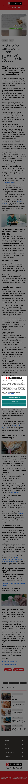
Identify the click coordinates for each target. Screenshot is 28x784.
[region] (14, 392)
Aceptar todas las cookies (14, 397)
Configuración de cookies (14, 404)
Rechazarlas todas (14, 401)
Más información (10, 393)
